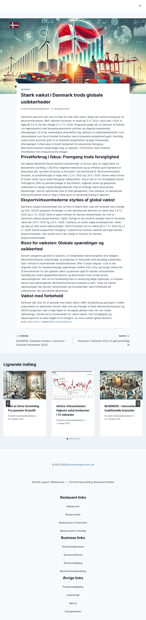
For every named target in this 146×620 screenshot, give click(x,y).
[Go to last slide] (8, 403)
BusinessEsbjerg (73, 563)
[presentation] (24, 385)
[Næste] (138, 403)
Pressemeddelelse (73, 586)
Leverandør (73, 595)
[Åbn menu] (140, 5)
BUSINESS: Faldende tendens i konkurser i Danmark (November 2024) (40, 340)
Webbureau (57, 482)
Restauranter (73, 514)
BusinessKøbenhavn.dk (80, 464)
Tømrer (73, 603)
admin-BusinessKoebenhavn (36, 109)
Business (25, 89)
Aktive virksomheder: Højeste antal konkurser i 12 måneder (73, 410)
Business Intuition (104, 482)
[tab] (67, 438)
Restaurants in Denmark (73, 522)
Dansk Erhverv (33, 321)
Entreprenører (73, 611)
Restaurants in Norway (73, 530)
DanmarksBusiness (63, 321)
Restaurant (73, 506)
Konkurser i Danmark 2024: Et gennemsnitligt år (104, 340)
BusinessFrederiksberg (73, 571)
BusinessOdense (73, 554)
